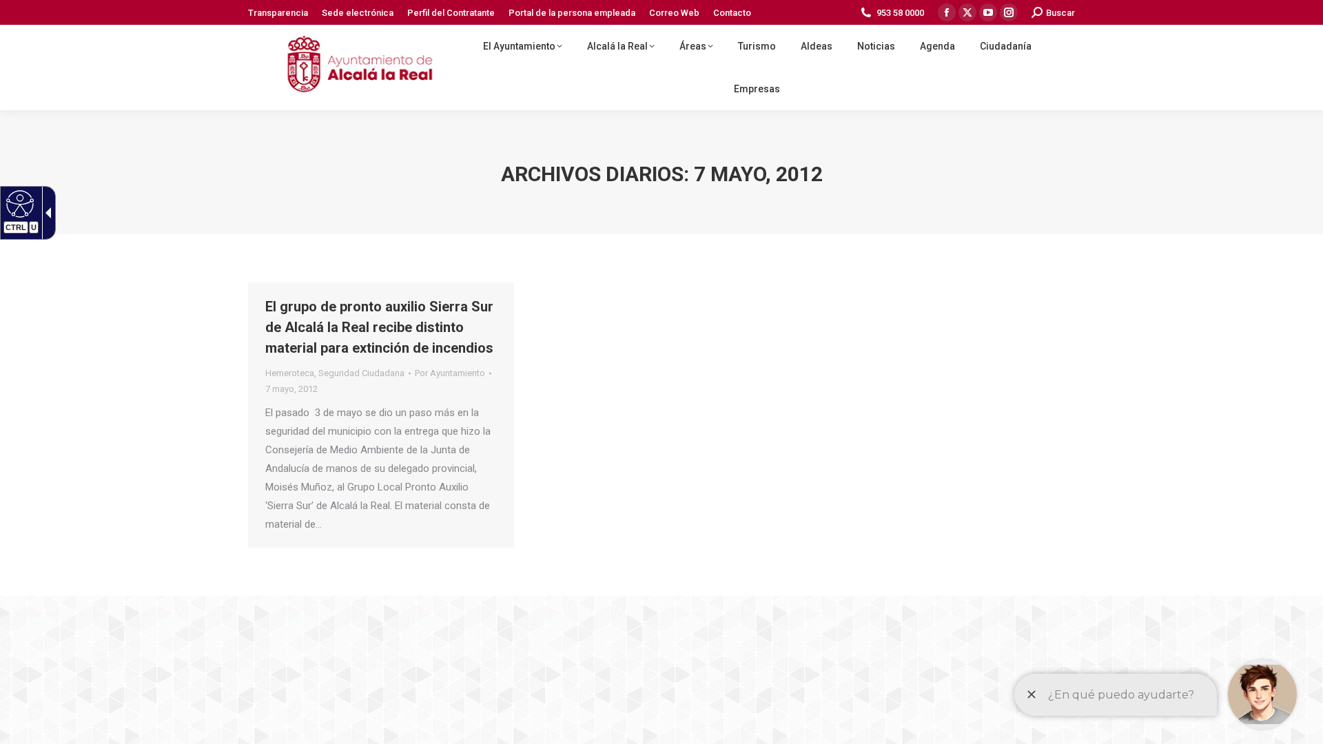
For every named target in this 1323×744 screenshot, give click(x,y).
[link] (18, 203)
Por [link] (450, 373)
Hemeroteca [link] (289, 373)
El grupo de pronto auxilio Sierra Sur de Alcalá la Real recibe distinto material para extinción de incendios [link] (379, 327)
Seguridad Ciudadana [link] (361, 373)
